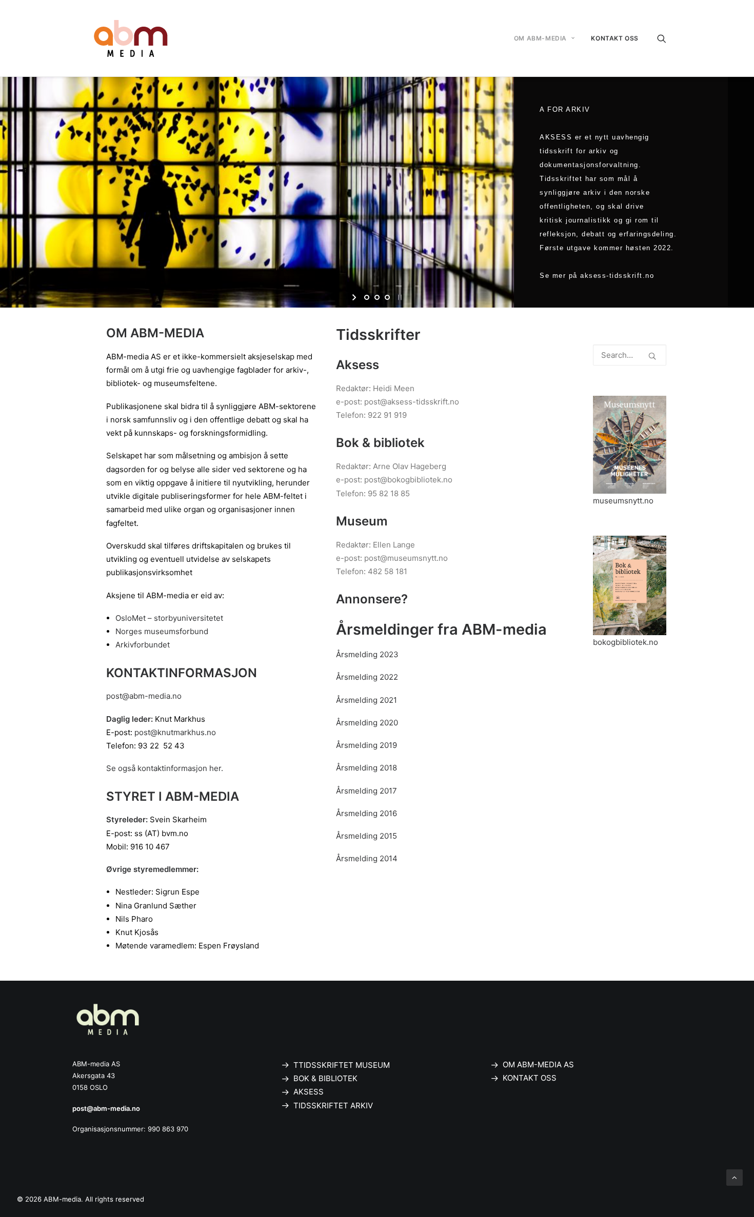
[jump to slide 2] (377, 297)
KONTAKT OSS (615, 38)
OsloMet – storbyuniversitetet (169, 618)
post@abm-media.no (144, 696)
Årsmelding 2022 (367, 677)
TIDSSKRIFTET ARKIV (333, 1105)
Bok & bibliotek (380, 442)
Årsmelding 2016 (366, 813)
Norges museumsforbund (161, 631)
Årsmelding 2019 (366, 745)
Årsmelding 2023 (367, 654)
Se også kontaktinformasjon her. (164, 768)
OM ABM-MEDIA (540, 38)
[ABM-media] (131, 38)
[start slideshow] (355, 297)
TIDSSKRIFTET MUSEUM (344, 1065)
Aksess (357, 364)
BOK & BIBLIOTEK (325, 1078)
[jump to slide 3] (387, 297)
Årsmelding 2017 (366, 791)
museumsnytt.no (623, 500)
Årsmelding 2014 (367, 858)
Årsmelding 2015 (366, 836)
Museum (362, 521)
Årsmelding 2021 (366, 700)
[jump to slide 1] (367, 297)
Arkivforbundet (142, 645)
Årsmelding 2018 (366, 768)
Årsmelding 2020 (367, 722)
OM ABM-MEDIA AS (538, 1064)
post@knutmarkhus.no (175, 732)
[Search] (661, 38)
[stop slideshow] (398, 297)
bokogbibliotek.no (625, 642)
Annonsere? (372, 599)
